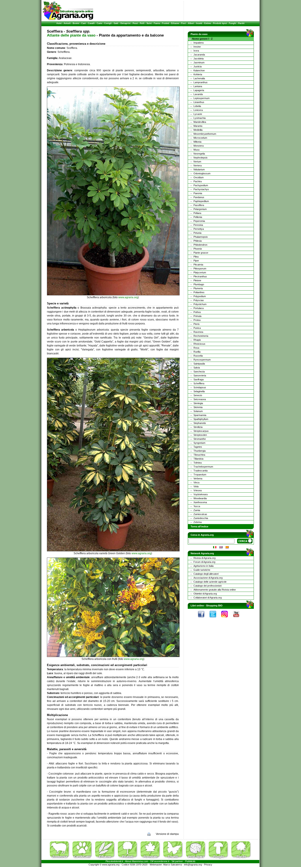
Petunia (197, 233)
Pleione (197, 280)
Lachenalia (199, 78)
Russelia (198, 355)
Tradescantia (200, 470)
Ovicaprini (125, 23)
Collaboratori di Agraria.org (207, 597)
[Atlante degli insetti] (174, 859)
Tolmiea (197, 462)
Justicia (197, 66)
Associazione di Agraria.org (208, 577)
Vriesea (197, 490)
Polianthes (198, 292)
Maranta (197, 126)
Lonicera (198, 110)
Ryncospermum (202, 359)
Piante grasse (200, 252)
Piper (196, 260)
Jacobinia (198, 58)
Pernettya (198, 229)
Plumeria (198, 288)
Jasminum (198, 62)
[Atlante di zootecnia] (61, 859)
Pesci (135, 23)
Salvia (196, 367)
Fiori (183, 23)
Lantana (197, 86)
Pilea (196, 256)
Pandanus (198, 197)
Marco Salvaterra (172, 864)
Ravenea (198, 332)
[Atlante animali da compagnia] (83, 859)
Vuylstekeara (200, 494)
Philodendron (200, 244)
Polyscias (198, 300)
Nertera (197, 165)
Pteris (196, 324)
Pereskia (198, 225)
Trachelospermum (203, 466)
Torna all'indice (199, 526)
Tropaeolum (199, 474)
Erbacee (175, 23)
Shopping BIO (214, 605)
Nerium (197, 161)
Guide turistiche (201, 570)
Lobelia (197, 106)
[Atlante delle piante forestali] (152, 859)
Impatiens (198, 42)
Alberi (191, 23)
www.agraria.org (128, 297)
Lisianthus (198, 102)
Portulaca (198, 308)
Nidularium (199, 169)
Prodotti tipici (220, 23)
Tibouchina (199, 454)
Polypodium (199, 296)
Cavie (99, 23)
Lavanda (198, 94)
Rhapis (197, 340)
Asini (59, 23)
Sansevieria (199, 375)
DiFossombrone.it (159, 861)
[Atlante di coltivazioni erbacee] (106, 859)
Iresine (197, 46)
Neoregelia (199, 153)
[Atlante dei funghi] (220, 859)
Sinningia (198, 403)
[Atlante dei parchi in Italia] (241, 859)
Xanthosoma (200, 502)
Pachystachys (201, 189)
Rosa (196, 347)
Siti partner (177, 861)
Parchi (241, 23)
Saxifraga (198, 379)
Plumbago (198, 284)
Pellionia (197, 217)
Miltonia (197, 141)
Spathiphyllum (200, 419)
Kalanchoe (199, 70)
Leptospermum (201, 98)
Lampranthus (200, 82)
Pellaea (197, 213)
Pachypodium (200, 185)
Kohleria (197, 74)
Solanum (198, 411)
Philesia (197, 240)
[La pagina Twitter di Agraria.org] (215, 618)
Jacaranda (199, 54)
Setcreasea (199, 399)
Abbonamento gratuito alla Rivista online (214, 589)
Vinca (196, 482)
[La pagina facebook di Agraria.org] (203, 618)
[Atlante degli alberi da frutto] (129, 859)
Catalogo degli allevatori (206, 573)
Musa (196, 149)
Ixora (196, 50)
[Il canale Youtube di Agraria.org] (238, 618)
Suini (149, 23)
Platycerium (199, 272)
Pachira (197, 181)
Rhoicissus (199, 343)
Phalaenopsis (200, 237)
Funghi (232, 23)
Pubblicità (190, 861)
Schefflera (198, 383)
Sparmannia (199, 415)
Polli (142, 23)
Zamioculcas (200, 514)
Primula (197, 316)
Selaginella (199, 391)
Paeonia (197, 193)
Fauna (157, 23)
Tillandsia (198, 458)
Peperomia (199, 221)
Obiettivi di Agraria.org (205, 593)
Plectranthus (200, 276)
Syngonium (199, 443)
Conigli (108, 23)
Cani (83, 23)
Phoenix (197, 248)
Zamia (196, 510)
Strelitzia (198, 427)
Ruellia (197, 351)
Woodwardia (200, 498)
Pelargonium (200, 209)
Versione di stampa (167, 834)
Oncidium (198, 177)
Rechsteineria (200, 336)
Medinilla (198, 130)
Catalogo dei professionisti (207, 585)
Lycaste (197, 114)
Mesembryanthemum (204, 134)
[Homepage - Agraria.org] (68, 19)
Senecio (197, 395)
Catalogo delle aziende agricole (210, 581)
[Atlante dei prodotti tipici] (197, 859)
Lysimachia (199, 118)
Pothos (197, 312)
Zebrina (197, 522)
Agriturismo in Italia (203, 566)
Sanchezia (199, 371)
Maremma (137, 861)
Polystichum (199, 304)
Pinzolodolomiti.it (114, 861)
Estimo (207, 23)
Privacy (208, 864)
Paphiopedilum (201, 201)
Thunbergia (199, 450)
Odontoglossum (201, 173)
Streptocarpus (201, 431)
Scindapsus (199, 387)
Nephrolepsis (200, 157)
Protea (197, 320)
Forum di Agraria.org (204, 562)
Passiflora (198, 205)
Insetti (199, 23)
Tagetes (197, 446)
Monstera (198, 145)
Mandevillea (199, 122)
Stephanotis (199, 423)
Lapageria (198, 90)
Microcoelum (200, 137)
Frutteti (165, 23)
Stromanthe (199, 439)
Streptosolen (200, 435)
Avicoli (67, 23)
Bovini (76, 23)
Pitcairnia (198, 264)
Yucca (196, 506)
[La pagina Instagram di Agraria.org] (226, 618)
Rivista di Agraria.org (204, 558)
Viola (196, 486)
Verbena (197, 478)
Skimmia (198, 407)
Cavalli (91, 23)
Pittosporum (199, 268)
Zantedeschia (200, 518)
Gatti (116, 23)
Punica (197, 328)
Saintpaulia (199, 363)
